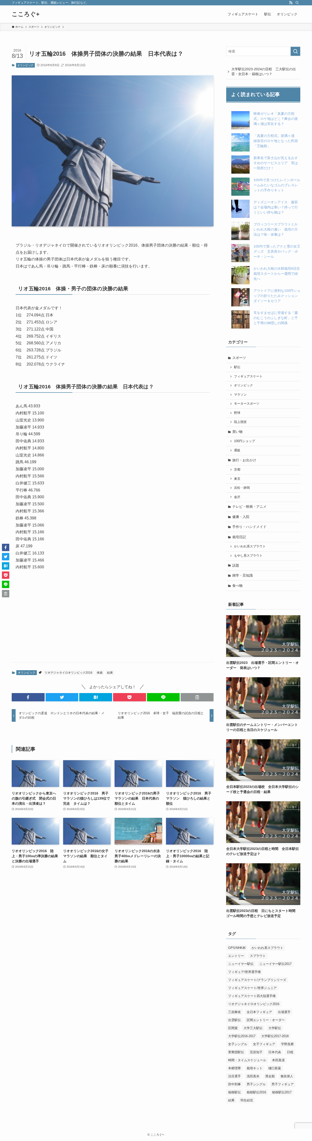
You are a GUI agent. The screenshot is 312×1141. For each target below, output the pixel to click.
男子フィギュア (283, 1084)
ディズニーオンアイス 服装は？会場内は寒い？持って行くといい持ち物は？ (276, 207)
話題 (235, 565)
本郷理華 (234, 1068)
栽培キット (255, 1068)
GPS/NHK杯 (237, 948)
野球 (237, 413)
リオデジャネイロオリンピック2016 (68, 672)
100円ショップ (244, 441)
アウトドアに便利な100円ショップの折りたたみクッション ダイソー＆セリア (277, 296)
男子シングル (256, 1084)
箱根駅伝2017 (282, 1092)
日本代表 (274, 1052)
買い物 (237, 432)
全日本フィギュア (259, 1012)
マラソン (240, 394)
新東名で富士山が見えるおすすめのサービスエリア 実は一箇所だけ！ (276, 163)
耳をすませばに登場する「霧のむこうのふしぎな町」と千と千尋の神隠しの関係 (276, 318)
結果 (110, 672)
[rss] (291, 2)
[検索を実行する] (295, 51)
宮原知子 (256, 1052)
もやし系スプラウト (248, 555)
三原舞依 (234, 1012)
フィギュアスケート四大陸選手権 (252, 996)
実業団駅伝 (236, 1052)
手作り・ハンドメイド (249, 527)
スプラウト (258, 956)
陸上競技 (240, 422)
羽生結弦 (246, 1100)
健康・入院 (240, 517)
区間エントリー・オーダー (266, 1020)
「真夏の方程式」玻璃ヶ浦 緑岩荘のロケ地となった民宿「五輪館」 (276, 141)
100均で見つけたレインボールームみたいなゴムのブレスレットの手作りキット (277, 185)
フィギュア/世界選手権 (244, 972)
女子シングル (237, 1044)
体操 (100, 672)
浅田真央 (253, 1076)
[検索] (297, 2)
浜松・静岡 (242, 488)
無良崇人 (287, 1076)
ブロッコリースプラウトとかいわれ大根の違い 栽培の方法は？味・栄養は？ (276, 229)
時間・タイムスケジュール (247, 1060)
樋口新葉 (274, 1068)
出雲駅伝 (234, 1020)
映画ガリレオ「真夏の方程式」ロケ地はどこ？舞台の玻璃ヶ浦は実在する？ (276, 119)
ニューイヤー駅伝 (241, 964)
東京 (237, 479)
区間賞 (233, 1028)
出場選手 (284, 1012)
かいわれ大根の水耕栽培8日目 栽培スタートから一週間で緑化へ (278, 274)
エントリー (236, 956)
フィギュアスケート (248, 376)
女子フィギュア (264, 1044)
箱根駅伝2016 (256, 1092)
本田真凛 (278, 1060)
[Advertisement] (113, 620)
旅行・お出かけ (244, 460)
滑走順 (270, 1076)
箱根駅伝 (234, 1092)
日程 (290, 1052)
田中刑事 (234, 1084)
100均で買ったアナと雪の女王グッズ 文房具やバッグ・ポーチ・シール (277, 251)
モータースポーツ (246, 403)
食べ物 (237, 586)
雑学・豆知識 (242, 575)
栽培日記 (239, 537)
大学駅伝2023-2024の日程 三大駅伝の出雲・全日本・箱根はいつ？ (263, 71)
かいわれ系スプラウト (250, 546)
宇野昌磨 (287, 1044)
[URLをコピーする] (197, 697)
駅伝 (237, 367)
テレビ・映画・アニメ (249, 506)
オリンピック (25, 65)
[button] (28, 697)
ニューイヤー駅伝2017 (275, 964)
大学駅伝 (274, 1028)
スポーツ (239, 358)
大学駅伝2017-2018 (275, 1036)
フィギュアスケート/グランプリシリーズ (257, 980)
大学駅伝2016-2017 (241, 1036)
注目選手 (234, 1076)
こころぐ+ (25, 14)
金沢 (237, 497)
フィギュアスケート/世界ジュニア (252, 988)
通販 (237, 450)
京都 (237, 469)
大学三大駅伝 (253, 1028)
